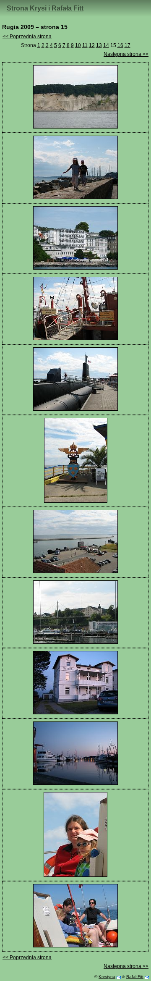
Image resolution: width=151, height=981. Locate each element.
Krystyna (107, 976)
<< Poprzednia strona (27, 36)
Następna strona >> (126, 54)
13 (99, 45)
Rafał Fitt (134, 976)
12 (92, 45)
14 (106, 45)
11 (85, 45)
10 (78, 45)
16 (120, 45)
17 (127, 45)
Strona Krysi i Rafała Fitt (45, 8)
